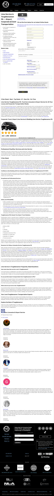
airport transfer (37, 260)
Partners (29, 10)
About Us (6, 441)
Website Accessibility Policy (42, 491)
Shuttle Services (6, 436)
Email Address (18, 433)
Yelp (45, 248)
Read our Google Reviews (47, 472)
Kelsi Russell (5, 409)
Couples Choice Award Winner (20, 471)
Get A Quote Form (45, 116)
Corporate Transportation (8, 54)
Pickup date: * (29, 40)
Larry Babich (5, 368)
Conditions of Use (31, 491)
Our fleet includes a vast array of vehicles (13, 143)
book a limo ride (42, 168)
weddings (42, 142)
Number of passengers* (31, 66)
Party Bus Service (6, 57)
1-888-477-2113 (30, 4)
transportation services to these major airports (24, 168)
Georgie (4, 387)
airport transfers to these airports (19, 142)
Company (16, 10)
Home (11, 10)
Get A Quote (49, 4)
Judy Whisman (6, 328)
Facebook (20, 250)
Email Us (27, 453)
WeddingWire (49, 248)
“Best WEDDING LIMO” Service (7, 472)
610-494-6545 (17, 4)
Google (42, 248)
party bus (49, 143)
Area (50, 491)
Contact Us (42, 10)
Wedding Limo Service (7, 55)
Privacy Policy (30, 87)
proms (38, 142)
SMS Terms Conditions (14, 491)
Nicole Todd (5, 350)
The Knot (4, 250)
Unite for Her (33, 255)
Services (23, 10)
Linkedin (30, 250)
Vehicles (35, 10)
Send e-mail (45, 436)
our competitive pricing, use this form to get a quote (14, 207)
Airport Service (6, 52)
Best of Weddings (34, 472)
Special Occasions (11, 59)
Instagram (24, 250)
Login (40, 4)
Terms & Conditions (41, 87)
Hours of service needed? (31, 69)
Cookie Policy (23, 491)
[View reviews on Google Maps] (6, 325)
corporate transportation (11, 107)
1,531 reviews (5, 317)
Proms (4, 59)
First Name (17, 437)
